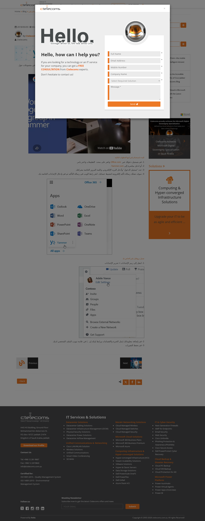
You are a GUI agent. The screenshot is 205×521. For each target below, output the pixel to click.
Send (133, 104)
